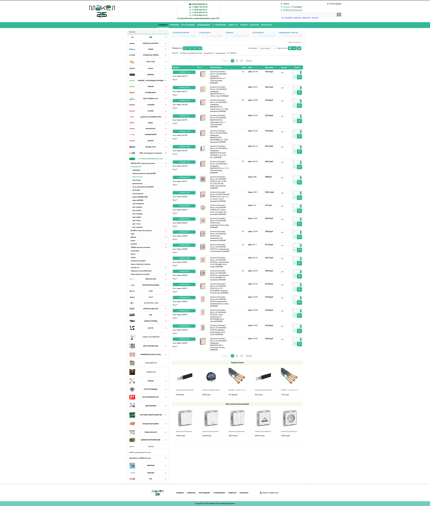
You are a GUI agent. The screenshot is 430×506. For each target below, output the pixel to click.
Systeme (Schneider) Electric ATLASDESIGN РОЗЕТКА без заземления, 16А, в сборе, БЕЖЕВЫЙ (219, 222)
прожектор (297, 17)
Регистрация (335, 4)
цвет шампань (137, 227)
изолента (315, 17)
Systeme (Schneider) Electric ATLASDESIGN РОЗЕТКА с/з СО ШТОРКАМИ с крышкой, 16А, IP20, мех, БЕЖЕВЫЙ (219, 288)
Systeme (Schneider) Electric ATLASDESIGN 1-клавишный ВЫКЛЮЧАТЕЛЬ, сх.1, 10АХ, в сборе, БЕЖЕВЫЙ (219, 91)
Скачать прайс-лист (270, 493)
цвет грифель (137, 207)
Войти (286, 4)
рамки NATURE (137, 200)
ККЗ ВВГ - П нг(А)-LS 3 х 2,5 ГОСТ (239, 390)
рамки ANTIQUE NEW (140, 197)
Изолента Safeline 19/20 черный (213, 390)
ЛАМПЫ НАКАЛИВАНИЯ (150, 337)
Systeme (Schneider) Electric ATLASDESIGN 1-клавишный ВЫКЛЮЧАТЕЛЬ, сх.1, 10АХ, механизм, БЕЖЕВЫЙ (219, 77)
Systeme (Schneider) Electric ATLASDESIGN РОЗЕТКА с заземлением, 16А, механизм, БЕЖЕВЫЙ (219, 248)
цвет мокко (136, 220)
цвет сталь (136, 224)
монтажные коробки (138, 261)
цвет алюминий (138, 204)
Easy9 (133, 240)
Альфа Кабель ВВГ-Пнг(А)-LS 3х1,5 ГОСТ (268, 390)
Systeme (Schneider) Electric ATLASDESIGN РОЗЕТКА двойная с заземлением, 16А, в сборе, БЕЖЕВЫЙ (218, 330)
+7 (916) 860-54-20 (199, 15)
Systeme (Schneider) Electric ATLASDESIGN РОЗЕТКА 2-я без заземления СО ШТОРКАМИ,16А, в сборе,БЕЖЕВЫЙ (218, 315)
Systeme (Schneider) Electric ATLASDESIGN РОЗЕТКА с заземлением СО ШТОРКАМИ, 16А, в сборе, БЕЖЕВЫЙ (219, 262)
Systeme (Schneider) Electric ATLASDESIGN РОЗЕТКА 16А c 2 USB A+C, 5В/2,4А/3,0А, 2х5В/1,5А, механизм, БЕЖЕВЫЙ (218, 182)
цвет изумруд (137, 214)
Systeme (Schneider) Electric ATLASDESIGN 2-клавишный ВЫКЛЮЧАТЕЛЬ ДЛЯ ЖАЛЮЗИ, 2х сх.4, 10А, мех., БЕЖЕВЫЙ (219, 151)
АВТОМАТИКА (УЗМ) (151, 303)
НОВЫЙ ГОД (150, 372)
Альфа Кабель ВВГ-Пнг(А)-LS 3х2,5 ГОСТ (189, 390)
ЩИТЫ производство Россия (140, 452)
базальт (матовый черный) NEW (144, 173)
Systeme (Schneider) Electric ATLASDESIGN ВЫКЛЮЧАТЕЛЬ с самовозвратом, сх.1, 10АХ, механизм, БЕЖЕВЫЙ (218, 121)
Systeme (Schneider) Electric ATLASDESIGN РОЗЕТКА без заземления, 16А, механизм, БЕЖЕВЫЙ (218, 236)
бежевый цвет (137, 177)
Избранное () (292, 10)
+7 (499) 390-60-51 (199, 10)
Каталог (132, 32)
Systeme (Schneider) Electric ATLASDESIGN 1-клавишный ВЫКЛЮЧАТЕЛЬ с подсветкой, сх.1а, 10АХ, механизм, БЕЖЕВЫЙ (219, 105)
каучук (133, 257)
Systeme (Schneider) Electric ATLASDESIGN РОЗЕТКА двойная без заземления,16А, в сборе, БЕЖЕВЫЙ (219, 301)
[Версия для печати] (299, 48)
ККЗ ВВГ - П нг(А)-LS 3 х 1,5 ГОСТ (292, 390)
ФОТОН (151, 446)
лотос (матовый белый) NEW (142, 187)
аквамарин (136, 170)
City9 (132, 234)
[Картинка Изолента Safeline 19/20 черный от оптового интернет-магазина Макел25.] (211, 377)
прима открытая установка (140, 264)
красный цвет (137, 183)
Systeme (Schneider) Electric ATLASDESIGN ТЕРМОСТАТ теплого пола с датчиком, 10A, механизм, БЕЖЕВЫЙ (218, 209)
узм (282, 17)
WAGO (151, 297)
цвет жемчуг (136, 210)
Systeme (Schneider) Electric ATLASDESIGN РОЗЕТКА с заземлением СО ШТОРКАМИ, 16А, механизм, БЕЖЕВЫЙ (219, 275)
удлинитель (306, 17)
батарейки (288, 17)
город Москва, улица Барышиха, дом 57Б (199, 18)
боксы (133, 254)
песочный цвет (137, 193)
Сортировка (252, 48)
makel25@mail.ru (199, 4)
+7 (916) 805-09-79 (199, 12)
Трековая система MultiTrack (141, 271)
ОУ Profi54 (136, 190)
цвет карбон (136, 217)
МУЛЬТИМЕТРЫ (151, 363)
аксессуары (135, 251)
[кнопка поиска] (339, 14)
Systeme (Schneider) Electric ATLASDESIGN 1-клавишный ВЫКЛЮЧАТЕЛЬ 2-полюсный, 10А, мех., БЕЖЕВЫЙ (219, 344)
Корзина (286, 7)
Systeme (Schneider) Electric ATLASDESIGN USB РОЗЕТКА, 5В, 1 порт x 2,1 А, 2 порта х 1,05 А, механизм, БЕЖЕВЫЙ (219, 196)
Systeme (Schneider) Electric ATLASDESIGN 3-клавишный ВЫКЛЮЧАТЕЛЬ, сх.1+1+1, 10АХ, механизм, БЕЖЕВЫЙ (220, 167)
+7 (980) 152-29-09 (199, 7)
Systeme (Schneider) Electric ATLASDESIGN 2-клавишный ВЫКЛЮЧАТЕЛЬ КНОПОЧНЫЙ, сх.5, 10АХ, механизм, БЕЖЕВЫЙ (219, 136)
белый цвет (136, 180)
